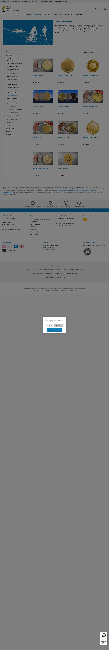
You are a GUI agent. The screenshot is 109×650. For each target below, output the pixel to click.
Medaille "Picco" (38, 106)
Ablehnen (49, 325)
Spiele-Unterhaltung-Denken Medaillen (14, 115)
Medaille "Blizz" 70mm (65, 75)
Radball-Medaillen (12, 90)
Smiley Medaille (63, 169)
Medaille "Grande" (64, 137)
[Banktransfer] (15, 250)
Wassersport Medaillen (12, 104)
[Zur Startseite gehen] (19, 9)
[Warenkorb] (105, 8)
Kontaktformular (15, 229)
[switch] (103, 643)
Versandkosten (50, 288)
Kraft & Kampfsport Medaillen (14, 63)
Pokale (8, 52)
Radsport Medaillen (12, 76)
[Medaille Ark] (43, 127)
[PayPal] (16, 246)
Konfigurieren (58, 325)
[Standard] (85, 219)
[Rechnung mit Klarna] (21, 246)
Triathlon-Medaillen (12, 95)
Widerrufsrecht (34, 232)
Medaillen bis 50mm (12, 119)
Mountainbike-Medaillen (13, 87)
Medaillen (9, 55)
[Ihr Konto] (101, 8)
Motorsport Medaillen (12, 73)
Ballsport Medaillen (12, 60)
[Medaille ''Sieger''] (43, 65)
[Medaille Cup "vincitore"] (43, 159)
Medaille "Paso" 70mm (90, 137)
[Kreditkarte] (4, 250)
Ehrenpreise (9, 131)
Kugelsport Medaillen (12, 66)
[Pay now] (4, 246)
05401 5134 (6, 222)
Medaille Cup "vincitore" (41, 169)
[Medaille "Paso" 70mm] (93, 127)
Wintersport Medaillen (12, 112)
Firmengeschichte (35, 224)
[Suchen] (96, 8)
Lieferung (33, 229)
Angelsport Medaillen (12, 58)
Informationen (33, 216)
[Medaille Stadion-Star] (93, 96)
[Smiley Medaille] (68, 159)
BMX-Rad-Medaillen (12, 79)
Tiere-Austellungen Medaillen (14, 109)
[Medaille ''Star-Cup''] (68, 96)
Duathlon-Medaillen (12, 82)
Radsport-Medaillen (12, 92)
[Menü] (106, 633)
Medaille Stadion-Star (90, 106)
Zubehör (8, 134)
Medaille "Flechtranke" (90, 75)
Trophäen (8, 125)
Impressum (33, 226)
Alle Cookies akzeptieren (54, 330)
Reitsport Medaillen (12, 98)
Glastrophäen (10, 128)
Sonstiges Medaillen (12, 106)
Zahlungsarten (34, 234)
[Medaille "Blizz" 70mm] (68, 65)
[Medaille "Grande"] (68, 127)
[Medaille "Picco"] (43, 96)
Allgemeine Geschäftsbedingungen (40, 219)
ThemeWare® (72, 290)
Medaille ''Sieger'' (38, 75)
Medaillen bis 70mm (12, 122)
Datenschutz (33, 221)
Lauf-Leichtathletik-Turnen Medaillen (13, 70)
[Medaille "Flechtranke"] (93, 65)
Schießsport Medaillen (12, 101)
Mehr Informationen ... (54, 321)
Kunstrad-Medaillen (12, 84)
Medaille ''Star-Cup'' (64, 106)
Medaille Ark (37, 137)
